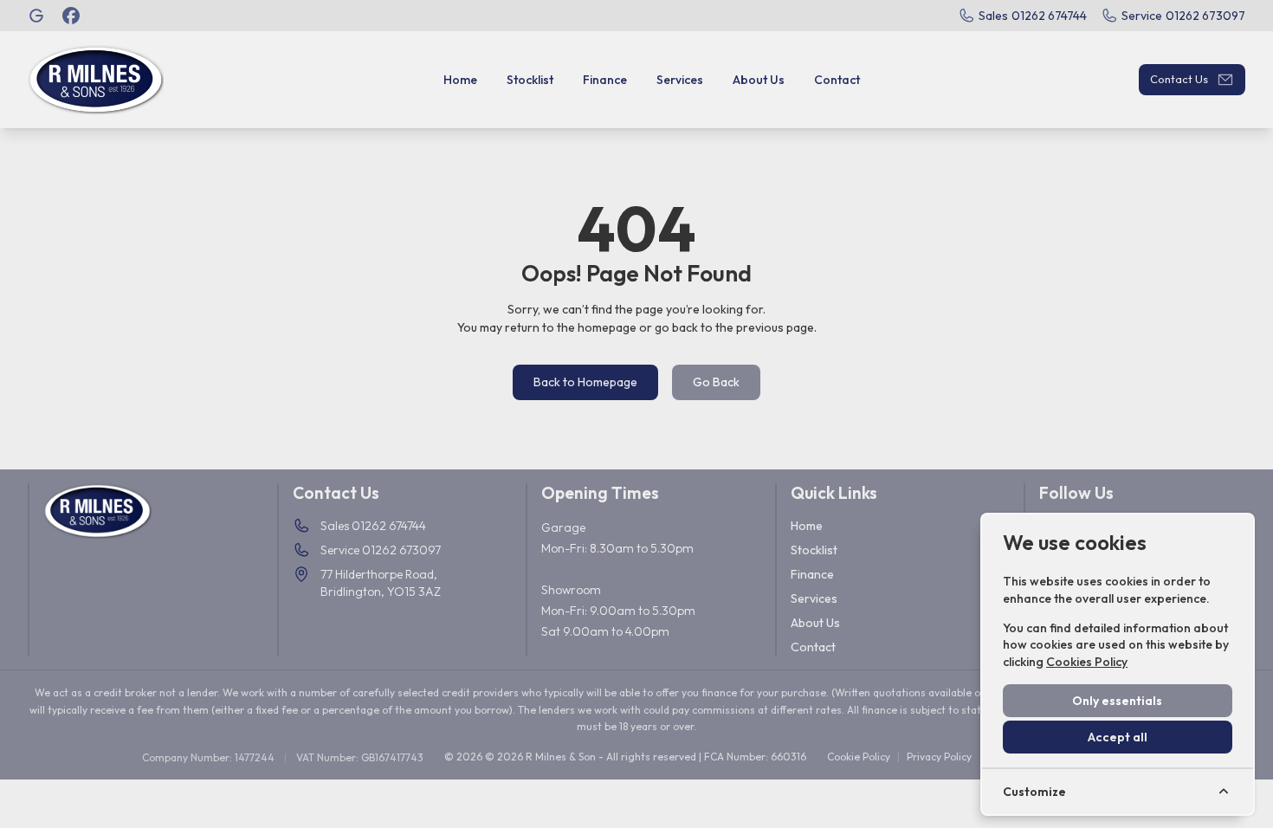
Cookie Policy (858, 756)
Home (807, 526)
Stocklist (814, 550)
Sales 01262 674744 (373, 526)
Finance (812, 574)
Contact (813, 647)
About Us (815, 623)
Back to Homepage (585, 382)
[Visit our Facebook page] (71, 15)
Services (814, 598)
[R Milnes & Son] (38, 15)
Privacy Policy (939, 756)
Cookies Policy (1087, 662)
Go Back (716, 382)
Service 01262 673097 (380, 550)
